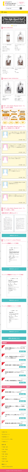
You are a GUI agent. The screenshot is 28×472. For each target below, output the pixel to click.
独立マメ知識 (5, 461)
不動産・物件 (5, 447)
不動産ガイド (5, 441)
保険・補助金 (5, 454)
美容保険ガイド (5, 436)
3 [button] (16, 25)
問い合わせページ (6, 434)
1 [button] (12, 25)
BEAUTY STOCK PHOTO (7, 466)
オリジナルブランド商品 (7, 439)
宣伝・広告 (4, 456)
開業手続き (4, 458)
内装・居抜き (5, 449)
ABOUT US (4, 432)
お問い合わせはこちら (14, 338)
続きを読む (22, 351)
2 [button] (14, 25)
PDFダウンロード (14, 235)
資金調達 (4, 451)
